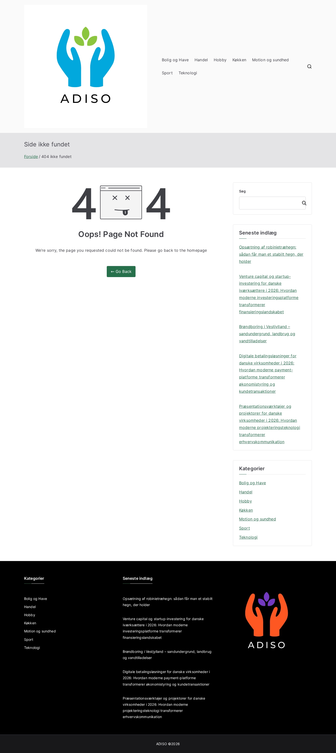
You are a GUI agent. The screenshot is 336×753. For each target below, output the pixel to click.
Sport (167, 72)
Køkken (239, 59)
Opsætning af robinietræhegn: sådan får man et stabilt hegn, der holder (271, 254)
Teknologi (188, 72)
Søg (242, 191)
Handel (201, 59)
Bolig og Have (175, 59)
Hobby (220, 59)
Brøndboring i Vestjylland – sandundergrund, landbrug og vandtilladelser (267, 333)
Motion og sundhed (270, 59)
